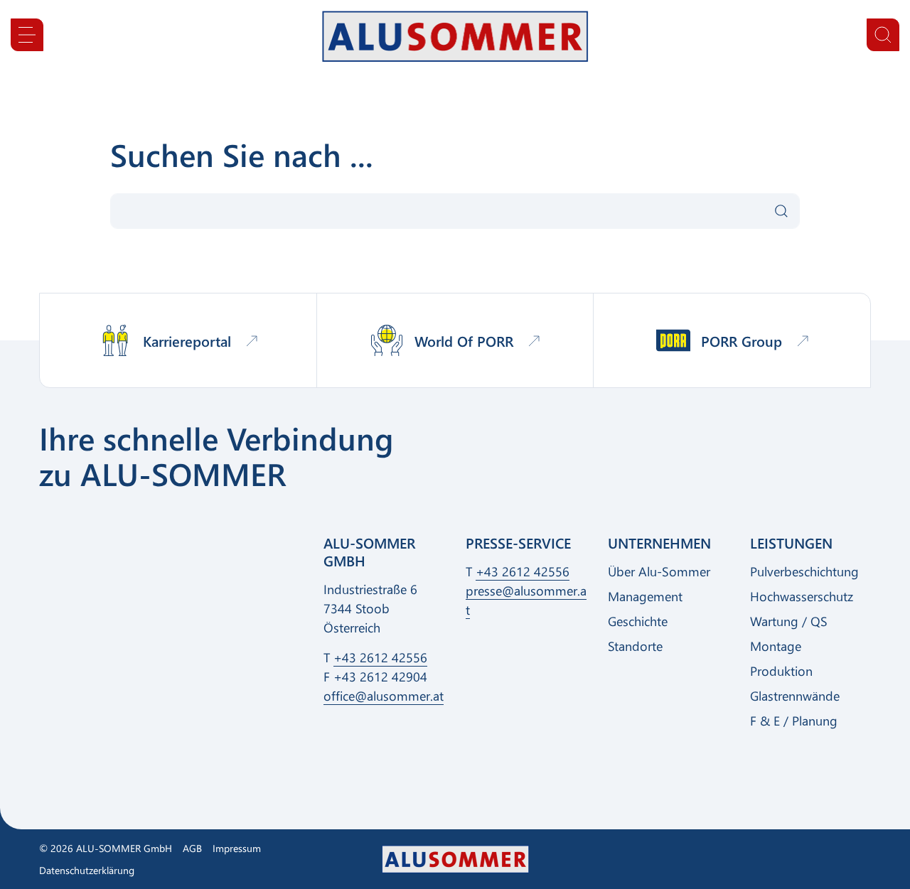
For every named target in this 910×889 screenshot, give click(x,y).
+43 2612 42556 (380, 657)
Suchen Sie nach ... (241, 154)
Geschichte (638, 621)
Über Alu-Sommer (659, 571)
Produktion (781, 670)
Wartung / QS (789, 621)
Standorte (635, 645)
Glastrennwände (795, 695)
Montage (775, 645)
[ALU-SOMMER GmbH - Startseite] (455, 36)
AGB (192, 848)
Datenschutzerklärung (86, 870)
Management (645, 596)
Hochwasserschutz (801, 596)
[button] (27, 34)
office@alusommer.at (383, 695)
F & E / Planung (793, 720)
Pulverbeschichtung (804, 571)
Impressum (237, 848)
